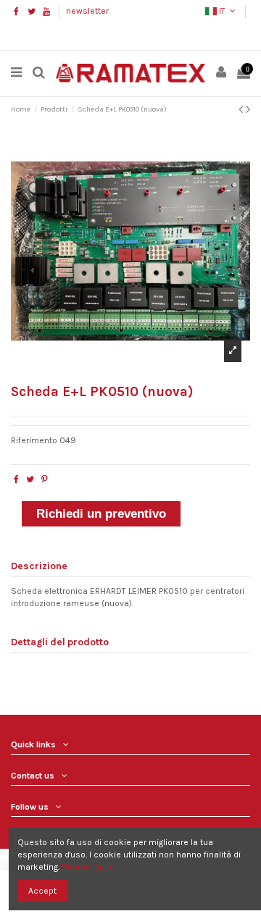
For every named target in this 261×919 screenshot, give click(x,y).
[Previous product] (242, 109)
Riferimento (34, 440)
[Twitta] (30, 479)
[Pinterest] (44, 479)
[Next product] (248, 109)
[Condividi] (16, 479)
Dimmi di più (87, 867)
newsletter (87, 11)
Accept (42, 891)
